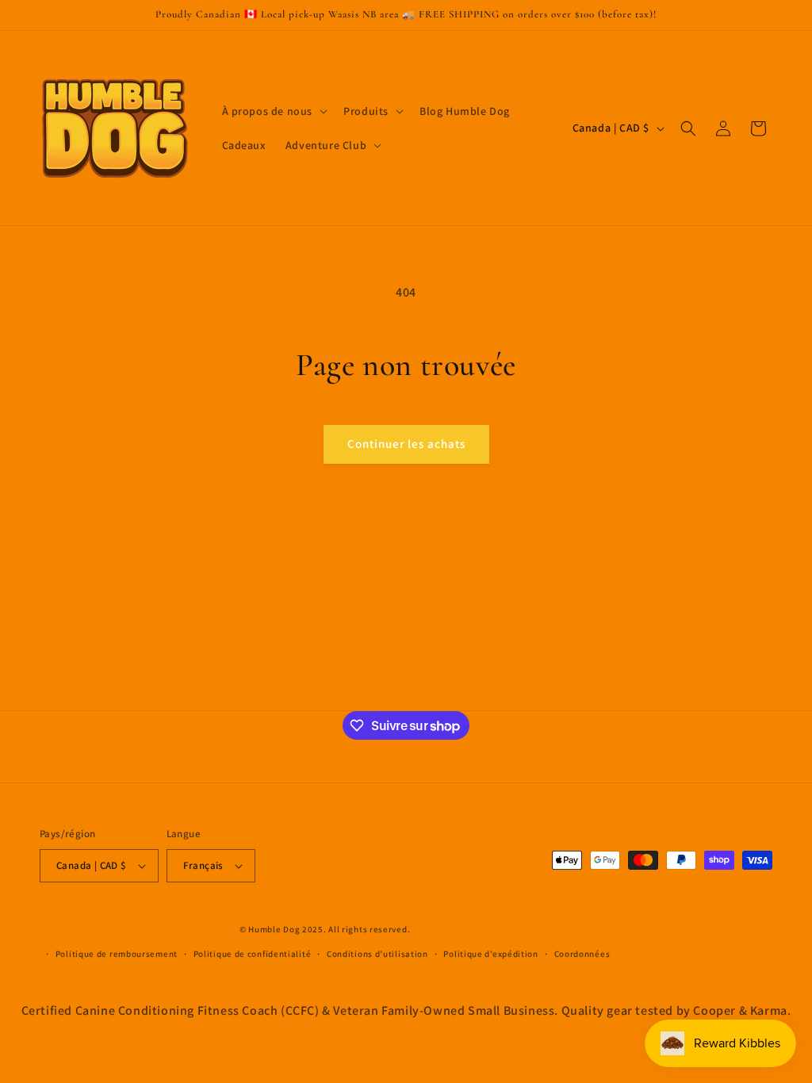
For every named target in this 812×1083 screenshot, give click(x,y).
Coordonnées (582, 953)
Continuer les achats (406, 443)
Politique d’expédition (490, 953)
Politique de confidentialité (252, 953)
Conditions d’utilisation (377, 953)
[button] (274, 111)
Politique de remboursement (117, 953)
